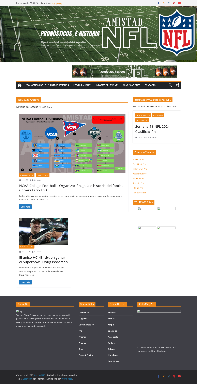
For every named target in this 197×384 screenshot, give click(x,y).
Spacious (112, 330)
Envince (112, 312)
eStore (111, 318)
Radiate (112, 343)
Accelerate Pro (140, 173)
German (37, 180)
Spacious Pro (139, 159)
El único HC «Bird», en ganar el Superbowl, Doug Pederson (43, 259)
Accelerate (113, 337)
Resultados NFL (142, 120)
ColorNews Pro (140, 169)
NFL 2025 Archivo (26, 175)
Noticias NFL (158, 115)
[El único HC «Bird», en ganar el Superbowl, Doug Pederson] (43, 231)
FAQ (80, 330)
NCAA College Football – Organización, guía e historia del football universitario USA (72, 187)
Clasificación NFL (143, 115)
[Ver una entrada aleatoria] (177, 85)
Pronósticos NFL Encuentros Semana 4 (47, 85)
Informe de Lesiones (107, 85)
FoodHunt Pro (139, 164)
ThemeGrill (84, 312)
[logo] (19, 311)
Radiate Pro (138, 183)
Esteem (111, 349)
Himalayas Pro (139, 192)
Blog (81, 349)
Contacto (150, 85)
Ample (111, 324)
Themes (82, 337)
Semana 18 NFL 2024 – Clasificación (153, 129)
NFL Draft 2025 (42, 175)
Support (83, 318)
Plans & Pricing (86, 355)
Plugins (82, 343)
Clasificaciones (131, 85)
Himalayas (113, 355)
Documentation (86, 324)
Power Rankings (82, 85)
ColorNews (113, 361)
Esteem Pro (138, 178)
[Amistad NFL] (19, 85)
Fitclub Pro (138, 188)
